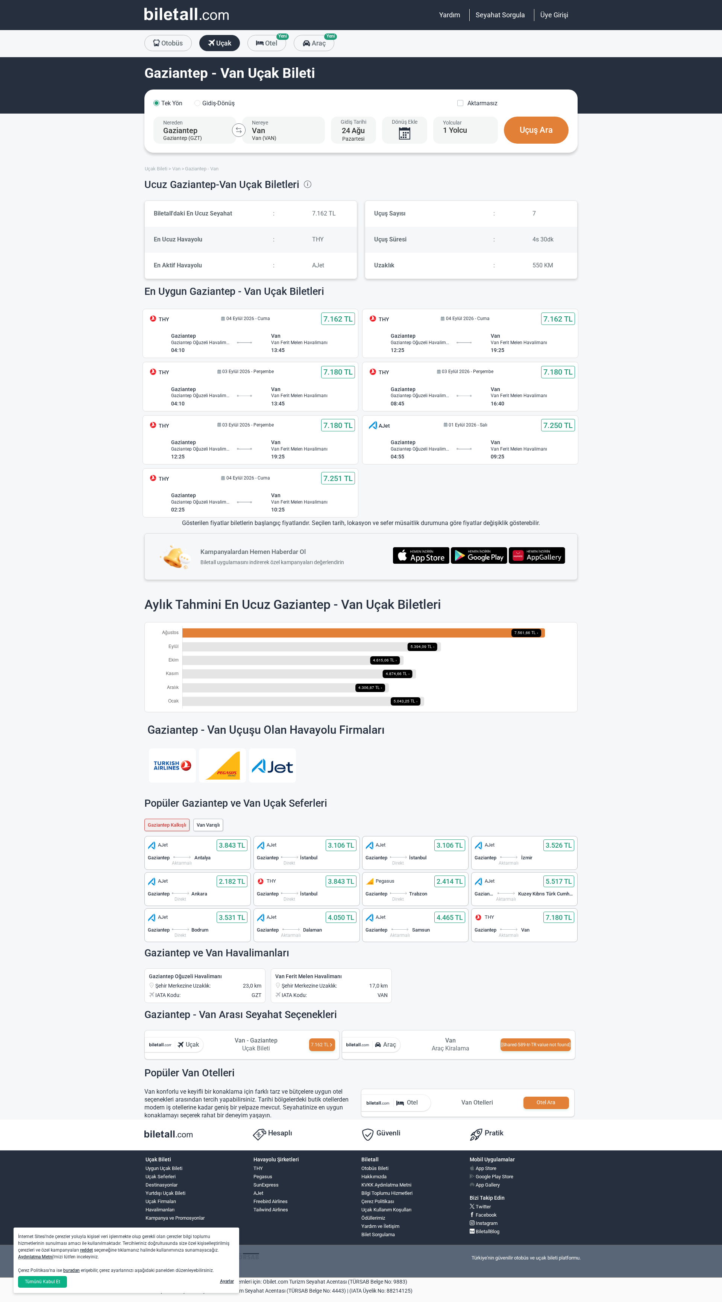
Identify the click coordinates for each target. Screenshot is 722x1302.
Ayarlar (227, 1281)
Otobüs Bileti (374, 1168)
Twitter (483, 1206)
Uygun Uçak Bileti (164, 1168)
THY (258, 1168)
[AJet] (272, 765)
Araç (322, 41)
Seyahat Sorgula (500, 15)
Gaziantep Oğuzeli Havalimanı (185, 976)
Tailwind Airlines (270, 1209)
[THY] (172, 765)
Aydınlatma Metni (35, 1257)
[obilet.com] (186, 20)
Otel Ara (546, 1102)
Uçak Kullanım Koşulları (386, 1209)
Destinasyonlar (161, 1185)
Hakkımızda (374, 1176)
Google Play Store (494, 1176)
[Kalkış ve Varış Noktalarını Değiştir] (239, 130)
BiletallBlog (487, 1231)
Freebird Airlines (270, 1201)
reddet (86, 1250)
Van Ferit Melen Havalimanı (308, 976)
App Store (485, 1168)
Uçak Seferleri (161, 1176)
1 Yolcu (455, 130)
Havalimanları (160, 1209)
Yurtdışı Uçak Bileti (165, 1193)
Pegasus (262, 1176)
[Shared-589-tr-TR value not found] (535, 1044)
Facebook (486, 1215)
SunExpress (266, 1185)
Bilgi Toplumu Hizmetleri (387, 1193)
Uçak (223, 43)
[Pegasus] (222, 765)
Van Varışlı (208, 825)
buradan (71, 1270)
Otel (275, 41)
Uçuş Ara (536, 130)
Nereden (173, 123)
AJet (258, 1193)
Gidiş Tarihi (353, 122)
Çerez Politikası (377, 1201)
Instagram (486, 1223)
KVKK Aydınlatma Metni (386, 1185)
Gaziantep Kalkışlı (167, 825)
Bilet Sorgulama (378, 1234)
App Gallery (487, 1185)
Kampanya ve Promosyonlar (175, 1218)
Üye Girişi (554, 15)
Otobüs (171, 43)
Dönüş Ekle (404, 122)
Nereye (260, 123)
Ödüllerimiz (373, 1218)
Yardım (449, 15)
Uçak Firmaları (161, 1201)
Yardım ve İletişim (380, 1226)
